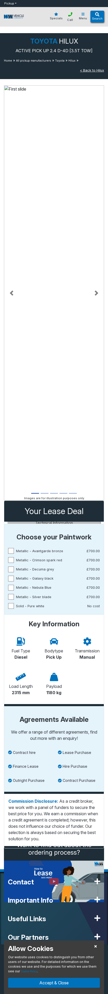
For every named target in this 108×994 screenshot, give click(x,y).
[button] (11, 293)
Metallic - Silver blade (33, 597)
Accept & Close (54, 982)
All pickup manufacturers (33, 60)
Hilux (71, 60)
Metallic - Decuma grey (35, 569)
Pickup (9, 3)
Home (8, 60)
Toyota (59, 60)
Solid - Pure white (30, 606)
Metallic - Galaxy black (34, 578)
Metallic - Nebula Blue (33, 588)
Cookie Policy (29, 971)
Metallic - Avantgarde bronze (39, 551)
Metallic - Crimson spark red (39, 560)
